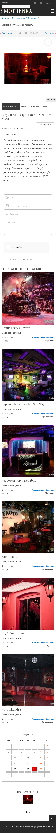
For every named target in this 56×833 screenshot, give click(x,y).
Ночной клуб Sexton (16, 328)
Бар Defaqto (10, 556)
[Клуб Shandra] (28, 680)
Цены (23, 107)
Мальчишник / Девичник (24, 18)
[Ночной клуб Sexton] (28, 298)
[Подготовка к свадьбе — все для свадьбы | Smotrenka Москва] (16, 10)
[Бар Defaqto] (28, 527)
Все (28, 812)
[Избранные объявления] (36, 3)
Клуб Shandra (11, 709)
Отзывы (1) (47, 107)
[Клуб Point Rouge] (28, 603)
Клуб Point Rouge (14, 633)
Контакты (34, 107)
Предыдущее (7, 33)
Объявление (10, 106)
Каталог (6, 18)
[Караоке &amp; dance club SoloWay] (28, 374)
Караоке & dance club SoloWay (23, 404)
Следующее (49, 33)
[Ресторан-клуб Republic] (28, 450)
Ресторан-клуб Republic (19, 480)
